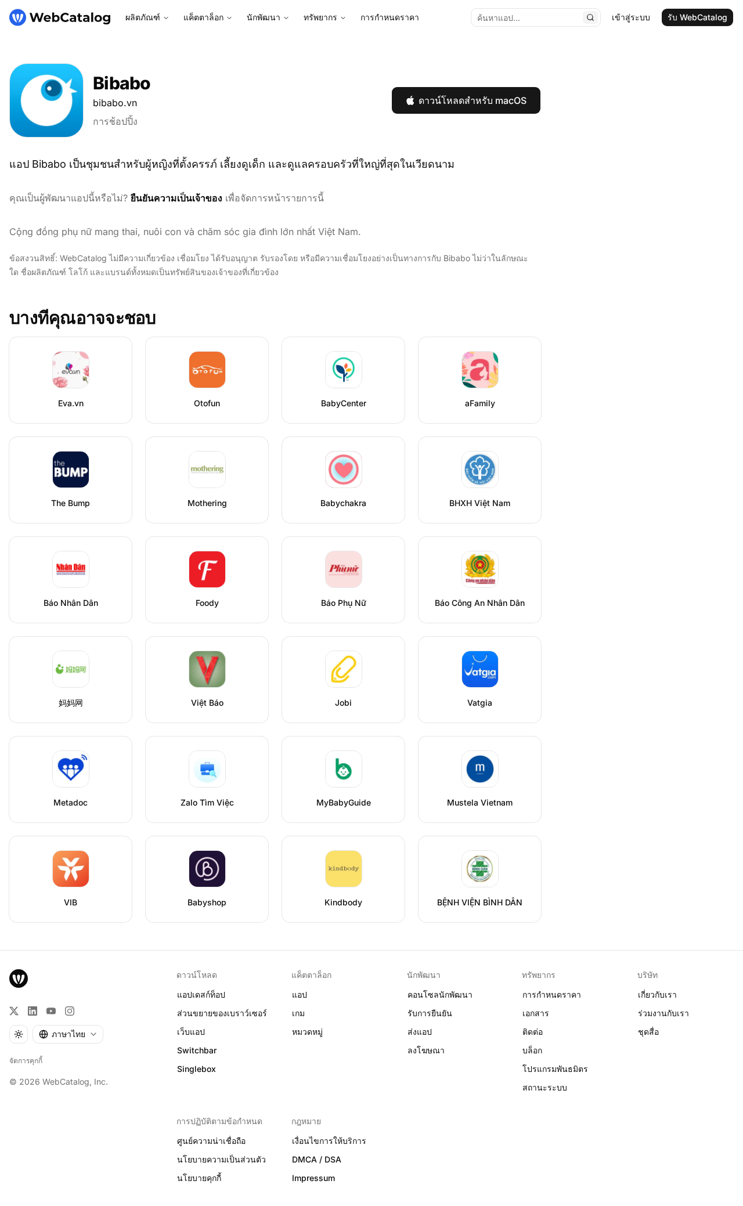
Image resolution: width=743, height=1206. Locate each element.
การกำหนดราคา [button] (551, 994)
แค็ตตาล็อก (203, 17)
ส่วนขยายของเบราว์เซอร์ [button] (222, 1013)
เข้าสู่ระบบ (631, 17)
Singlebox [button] (196, 1069)
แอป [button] (299, 994)
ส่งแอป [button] (419, 1032)
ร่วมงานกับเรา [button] (663, 1013)
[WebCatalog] (18, 978)
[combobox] (68, 1034)
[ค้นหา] (590, 17)
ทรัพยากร (320, 17)
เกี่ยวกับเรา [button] (657, 994)
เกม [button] (298, 1013)
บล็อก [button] (532, 1050)
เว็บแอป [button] (191, 1032)
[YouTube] (51, 1011)
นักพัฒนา (263, 17)
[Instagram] (69, 1011)
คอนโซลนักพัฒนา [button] (440, 994)
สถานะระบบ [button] (544, 1087)
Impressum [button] (313, 1178)
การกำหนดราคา (389, 17)
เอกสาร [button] (535, 1013)
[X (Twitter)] (14, 1011)
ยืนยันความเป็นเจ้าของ (176, 198)
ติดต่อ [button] (532, 1032)
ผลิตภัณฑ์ (142, 17)
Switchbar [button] (197, 1050)
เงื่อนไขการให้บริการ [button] (329, 1141)
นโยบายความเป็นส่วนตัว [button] (221, 1159)
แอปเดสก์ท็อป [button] (201, 994)
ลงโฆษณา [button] (426, 1050)
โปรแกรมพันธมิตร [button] (555, 1069)
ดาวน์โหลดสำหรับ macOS (472, 100)
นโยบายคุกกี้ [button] (199, 1178)
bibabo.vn (115, 103)
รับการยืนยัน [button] (429, 1013)
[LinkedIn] (32, 1011)
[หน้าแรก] (59, 17)
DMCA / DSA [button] (316, 1159)
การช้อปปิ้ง (115, 121)
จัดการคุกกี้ (25, 1060)
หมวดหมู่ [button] (307, 1032)
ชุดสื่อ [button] (648, 1032)
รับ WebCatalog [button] (697, 17)
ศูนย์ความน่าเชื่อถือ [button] (211, 1141)
